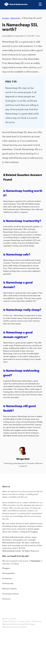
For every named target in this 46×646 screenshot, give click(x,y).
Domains (5, 18)
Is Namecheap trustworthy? (22, 221)
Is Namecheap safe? (16, 254)
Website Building (9, 624)
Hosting (20, 624)
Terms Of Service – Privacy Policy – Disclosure (21, 621)
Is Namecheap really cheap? (22, 310)
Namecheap (15, 18)
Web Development (10, 627)
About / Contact (9, 619)
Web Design (29, 624)
